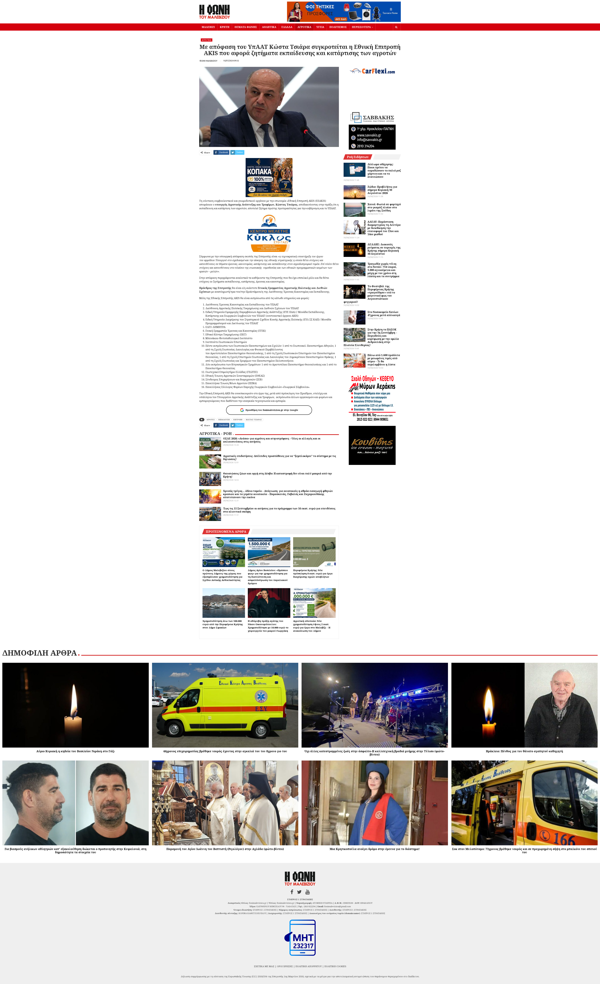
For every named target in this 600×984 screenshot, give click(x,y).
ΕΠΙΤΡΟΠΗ (237, 420)
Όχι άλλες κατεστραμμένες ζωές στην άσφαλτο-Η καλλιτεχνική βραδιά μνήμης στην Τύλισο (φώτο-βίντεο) (375, 752)
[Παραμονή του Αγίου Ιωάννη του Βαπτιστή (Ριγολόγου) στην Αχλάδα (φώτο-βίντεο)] (225, 803)
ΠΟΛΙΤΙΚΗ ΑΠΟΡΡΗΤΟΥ (308, 966)
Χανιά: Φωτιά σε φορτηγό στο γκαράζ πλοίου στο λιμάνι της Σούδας (384, 207)
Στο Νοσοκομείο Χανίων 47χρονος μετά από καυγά (384, 313)
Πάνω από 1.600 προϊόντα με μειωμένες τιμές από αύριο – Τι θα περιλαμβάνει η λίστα (384, 359)
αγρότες (211, 420)
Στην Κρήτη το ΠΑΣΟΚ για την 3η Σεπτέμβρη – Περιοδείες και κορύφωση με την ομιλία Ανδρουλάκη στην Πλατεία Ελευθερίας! (371, 337)
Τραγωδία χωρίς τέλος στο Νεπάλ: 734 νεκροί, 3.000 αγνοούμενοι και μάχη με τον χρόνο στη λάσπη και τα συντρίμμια (383, 270)
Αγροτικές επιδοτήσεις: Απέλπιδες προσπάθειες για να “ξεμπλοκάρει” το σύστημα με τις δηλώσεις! (279, 457)
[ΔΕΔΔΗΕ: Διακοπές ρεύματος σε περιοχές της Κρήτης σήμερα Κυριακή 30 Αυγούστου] (354, 250)
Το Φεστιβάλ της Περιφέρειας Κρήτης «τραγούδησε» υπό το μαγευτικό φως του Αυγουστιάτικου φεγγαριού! (369, 294)
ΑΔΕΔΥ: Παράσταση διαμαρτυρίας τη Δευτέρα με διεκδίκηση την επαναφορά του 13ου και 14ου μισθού (384, 228)
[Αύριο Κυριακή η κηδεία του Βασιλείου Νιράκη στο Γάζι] (75, 705)
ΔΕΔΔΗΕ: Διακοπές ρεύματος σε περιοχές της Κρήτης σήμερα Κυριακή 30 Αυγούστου (384, 249)
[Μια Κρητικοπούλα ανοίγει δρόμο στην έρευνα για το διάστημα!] (375, 803)
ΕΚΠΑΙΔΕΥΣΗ (224, 420)
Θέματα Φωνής (246, 27)
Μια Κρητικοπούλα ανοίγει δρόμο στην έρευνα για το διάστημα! (375, 849)
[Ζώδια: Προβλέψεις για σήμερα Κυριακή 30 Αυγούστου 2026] (354, 192)
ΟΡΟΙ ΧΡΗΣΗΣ (285, 966)
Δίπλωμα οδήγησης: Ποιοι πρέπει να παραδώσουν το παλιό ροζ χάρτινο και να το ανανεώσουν (384, 170)
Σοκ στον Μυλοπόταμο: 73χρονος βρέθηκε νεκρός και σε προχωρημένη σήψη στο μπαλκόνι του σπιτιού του (524, 850)
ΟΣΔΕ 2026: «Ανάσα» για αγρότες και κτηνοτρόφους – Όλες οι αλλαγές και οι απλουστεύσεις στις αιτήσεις (271, 440)
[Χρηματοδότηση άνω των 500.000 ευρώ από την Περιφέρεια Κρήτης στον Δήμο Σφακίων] (223, 603)
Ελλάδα (286, 27)
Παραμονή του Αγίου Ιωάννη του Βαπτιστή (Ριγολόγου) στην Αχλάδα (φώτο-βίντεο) (225, 849)
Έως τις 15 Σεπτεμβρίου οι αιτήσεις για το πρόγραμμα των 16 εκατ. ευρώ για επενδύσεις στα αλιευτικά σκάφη (279, 510)
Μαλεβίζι (208, 27)
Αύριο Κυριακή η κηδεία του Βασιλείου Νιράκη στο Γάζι (75, 751)
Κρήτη (224, 27)
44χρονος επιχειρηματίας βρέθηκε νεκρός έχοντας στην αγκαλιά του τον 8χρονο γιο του (225, 751)
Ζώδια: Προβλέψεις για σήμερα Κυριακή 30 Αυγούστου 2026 (382, 190)
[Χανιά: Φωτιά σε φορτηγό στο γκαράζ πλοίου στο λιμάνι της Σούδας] (354, 210)
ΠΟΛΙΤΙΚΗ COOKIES (335, 966)
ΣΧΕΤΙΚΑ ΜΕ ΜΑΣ (264, 966)
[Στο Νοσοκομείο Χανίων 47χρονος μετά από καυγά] (354, 317)
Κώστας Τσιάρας (254, 420)
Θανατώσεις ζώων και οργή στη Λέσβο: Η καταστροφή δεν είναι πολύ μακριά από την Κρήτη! (277, 475)
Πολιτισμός (338, 27)
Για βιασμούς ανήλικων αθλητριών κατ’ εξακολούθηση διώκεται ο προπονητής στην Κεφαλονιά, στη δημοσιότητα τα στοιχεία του (75, 850)
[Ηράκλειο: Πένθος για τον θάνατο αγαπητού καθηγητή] (524, 705)
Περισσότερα (361, 27)
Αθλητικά (269, 27)
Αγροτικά (304, 27)
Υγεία (320, 27)
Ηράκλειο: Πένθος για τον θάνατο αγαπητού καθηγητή (524, 751)
